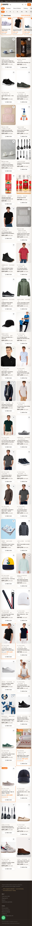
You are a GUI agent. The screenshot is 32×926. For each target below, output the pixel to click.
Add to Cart (9, 67)
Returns (3, 900)
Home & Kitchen (17, 8)
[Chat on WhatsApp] (3, 918)
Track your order (6, 896)
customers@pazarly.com (7, 915)
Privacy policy (5, 908)
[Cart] (29, 4)
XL (17, 11)
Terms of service (6, 910)
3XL (26, 11)
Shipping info (5, 898)
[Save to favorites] (13, 39)
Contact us (4, 913)
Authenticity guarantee (7, 902)
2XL (22, 11)
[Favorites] (25, 4)
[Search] (10, 4)
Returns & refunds (6, 911)
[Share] (22, 4)
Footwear (8, 8)
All (2, 8)
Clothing (26, 8)
